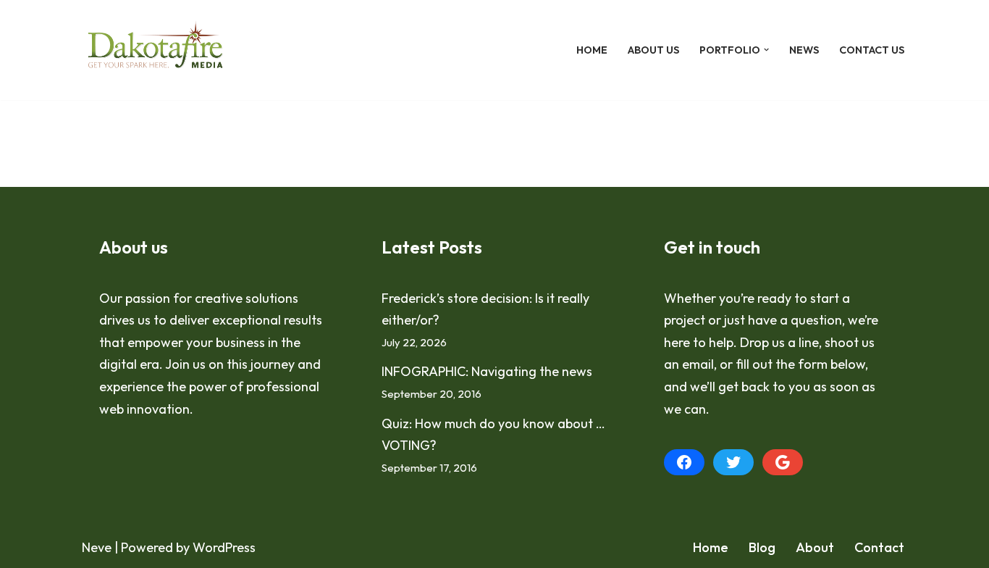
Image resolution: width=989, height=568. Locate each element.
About (815, 547)
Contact (879, 547)
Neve (96, 547)
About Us (653, 50)
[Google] (782, 462)
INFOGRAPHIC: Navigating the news (487, 371)
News (804, 50)
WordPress (224, 547)
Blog (762, 547)
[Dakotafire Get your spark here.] (155, 50)
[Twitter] (733, 462)
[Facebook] (684, 462)
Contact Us (871, 50)
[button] (766, 49)
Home (591, 50)
